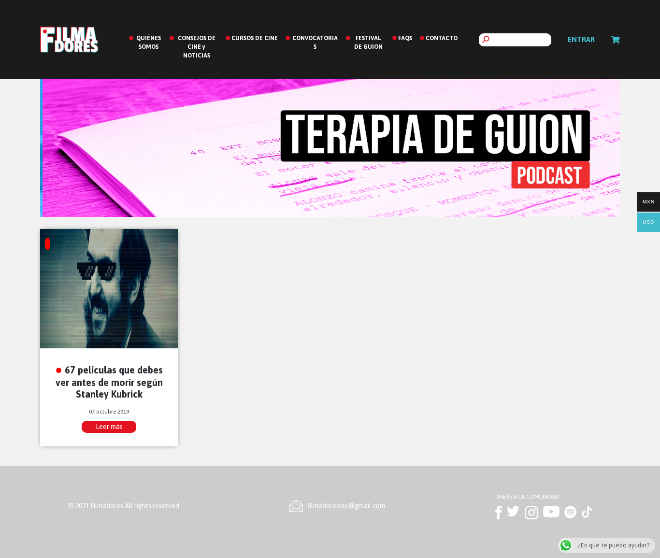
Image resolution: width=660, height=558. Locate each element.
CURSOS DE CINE (254, 38)
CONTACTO (442, 38)
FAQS (405, 38)
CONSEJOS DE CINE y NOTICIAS (196, 47)
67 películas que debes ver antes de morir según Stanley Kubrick (109, 382)
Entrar (581, 39)
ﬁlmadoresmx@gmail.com (346, 506)
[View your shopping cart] (615, 39)
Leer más (109, 426)
